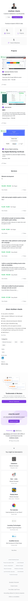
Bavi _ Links (14, 479)
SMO (22, 342)
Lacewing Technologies (14, 525)
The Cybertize (14, 510)
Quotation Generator (14, 582)
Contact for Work (18, 17)
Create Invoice (14, 586)
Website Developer (6, 342)
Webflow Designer (19, 565)
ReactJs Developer (8, 568)
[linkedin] (2, 358)
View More (14, 550)
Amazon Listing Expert (8, 565)
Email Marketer (20, 571)
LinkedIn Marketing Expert (13, 559)
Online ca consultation (14, 596)
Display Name (14, 494)
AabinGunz (14, 463)
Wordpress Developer (18, 568)
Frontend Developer (13, 574)
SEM (16, 342)
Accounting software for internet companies (14, 593)
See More (3, 335)
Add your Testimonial (14, 401)
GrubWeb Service (14, 541)
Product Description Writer (8, 562)
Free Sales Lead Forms (14, 589)
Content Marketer (20, 562)
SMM (3, 345)
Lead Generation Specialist (9, 571)
